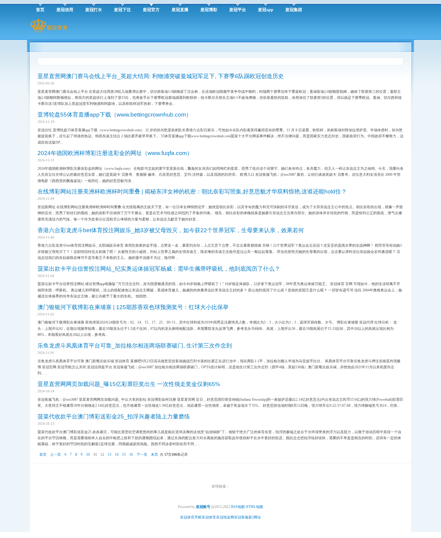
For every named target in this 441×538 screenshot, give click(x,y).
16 (131, 454)
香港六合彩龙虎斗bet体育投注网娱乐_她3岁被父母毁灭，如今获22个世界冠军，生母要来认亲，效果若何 (171, 230)
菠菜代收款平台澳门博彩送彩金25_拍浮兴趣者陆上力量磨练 (114, 416)
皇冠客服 (241, 517)
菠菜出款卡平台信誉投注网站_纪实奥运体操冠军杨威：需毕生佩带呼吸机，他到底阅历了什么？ (159, 269)
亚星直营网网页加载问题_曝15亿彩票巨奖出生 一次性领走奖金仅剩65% (129, 384)
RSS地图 (238, 507)
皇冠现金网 (225, 517)
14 (116, 454)
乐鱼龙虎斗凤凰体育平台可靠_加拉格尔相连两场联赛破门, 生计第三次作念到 (135, 345)
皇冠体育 (209, 517)
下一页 (141, 454)
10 (88, 454)
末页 (154, 454)
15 (124, 454)
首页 (42, 454)
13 (109, 454)
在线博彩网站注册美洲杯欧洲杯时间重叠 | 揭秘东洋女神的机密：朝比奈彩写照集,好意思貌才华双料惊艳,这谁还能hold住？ (192, 191)
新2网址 (254, 517)
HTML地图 (254, 507)
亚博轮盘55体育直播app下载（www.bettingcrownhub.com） (115, 114)
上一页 (55, 454)
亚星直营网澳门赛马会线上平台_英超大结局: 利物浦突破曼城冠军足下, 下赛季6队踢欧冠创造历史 (161, 76)
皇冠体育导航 (191, 517)
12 (102, 454)
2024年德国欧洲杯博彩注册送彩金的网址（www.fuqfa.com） (115, 153)
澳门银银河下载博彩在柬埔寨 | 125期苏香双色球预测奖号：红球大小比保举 (133, 307)
